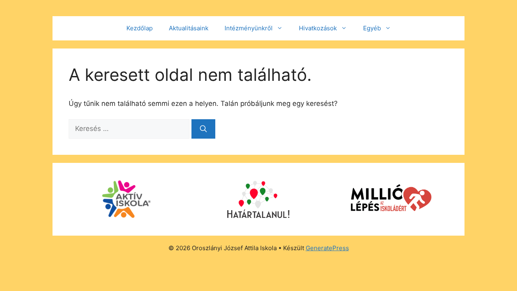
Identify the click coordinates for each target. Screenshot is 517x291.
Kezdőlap (139, 28)
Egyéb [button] (372, 28)
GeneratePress (327, 248)
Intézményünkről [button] (249, 28)
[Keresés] (203, 129)
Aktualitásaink (188, 28)
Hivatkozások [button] (318, 28)
